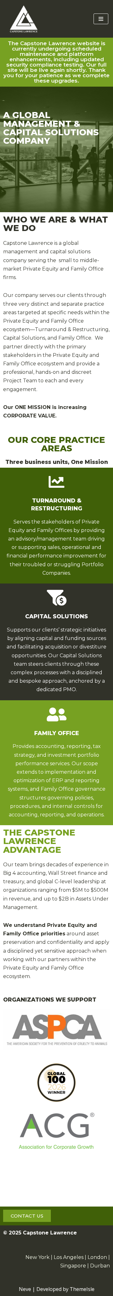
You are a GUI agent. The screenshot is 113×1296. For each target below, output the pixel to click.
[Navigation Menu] (101, 18)
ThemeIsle (82, 1289)
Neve (25, 1289)
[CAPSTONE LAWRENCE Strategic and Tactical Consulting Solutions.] (23, 18)
